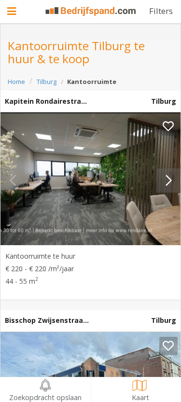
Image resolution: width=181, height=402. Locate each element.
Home (16, 81)
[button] (168, 180)
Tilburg (46, 81)
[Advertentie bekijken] (90, 178)
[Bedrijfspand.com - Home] (90, 11)
